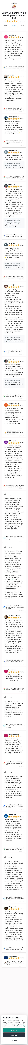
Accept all (14, 1030)
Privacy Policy (21, 1026)
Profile (5, 25)
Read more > (21, 70)
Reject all (14, 1035)
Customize (14, 1040)
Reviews (14, 25)
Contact (14, 29)
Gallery (22, 25)
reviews (21, 21)
